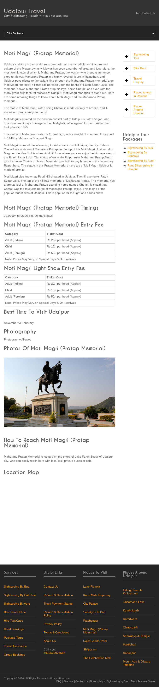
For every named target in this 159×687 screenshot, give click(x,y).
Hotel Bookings (14, 629)
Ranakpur (129, 653)
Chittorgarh (130, 627)
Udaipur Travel (24, 11)
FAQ (58, 681)
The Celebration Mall (97, 658)
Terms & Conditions (56, 632)
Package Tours (13, 637)
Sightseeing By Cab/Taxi (137, 154)
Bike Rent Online (15, 612)
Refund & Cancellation (58, 595)
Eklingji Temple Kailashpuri (132, 591)
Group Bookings (14, 654)
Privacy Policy (53, 624)
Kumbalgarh (131, 610)
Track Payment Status (58, 603)
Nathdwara (130, 619)
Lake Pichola (91, 586)
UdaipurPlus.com (60, 678)
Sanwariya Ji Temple (136, 636)
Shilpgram (89, 649)
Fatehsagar (90, 620)
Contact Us (148, 13)
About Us (50, 641)
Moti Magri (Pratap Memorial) (95, 630)
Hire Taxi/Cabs (13, 620)
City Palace (90, 603)
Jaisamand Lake (134, 602)
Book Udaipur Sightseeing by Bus (109, 681)
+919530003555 (54, 652)
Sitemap (68, 681)
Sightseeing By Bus (140, 147)
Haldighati (129, 644)
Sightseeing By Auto (141, 160)
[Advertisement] (139, 235)
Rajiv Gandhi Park (95, 641)
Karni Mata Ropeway (97, 595)
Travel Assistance (15, 646)
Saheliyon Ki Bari (94, 612)
